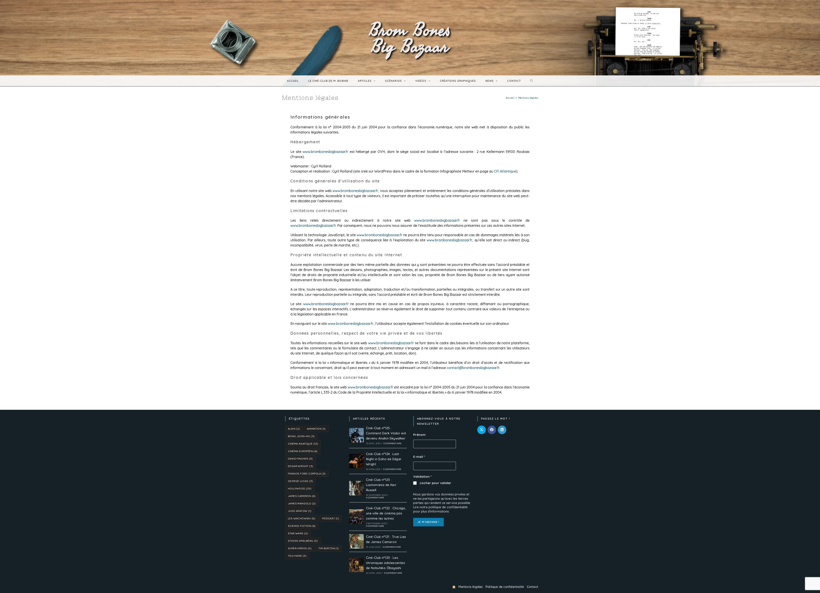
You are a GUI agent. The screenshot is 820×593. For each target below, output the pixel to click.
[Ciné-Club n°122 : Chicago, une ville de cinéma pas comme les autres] (356, 516)
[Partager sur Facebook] (492, 430)
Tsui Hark (297, 555)
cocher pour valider (435, 483)
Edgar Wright (300, 466)
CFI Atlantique (505, 171)
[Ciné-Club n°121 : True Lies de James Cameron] (356, 541)
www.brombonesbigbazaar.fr (325, 151)
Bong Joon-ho (301, 436)
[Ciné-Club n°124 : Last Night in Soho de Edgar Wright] (356, 461)
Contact (532, 587)
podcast (330, 518)
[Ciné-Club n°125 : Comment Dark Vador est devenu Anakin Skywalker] (356, 435)
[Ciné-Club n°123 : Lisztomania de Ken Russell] (356, 488)
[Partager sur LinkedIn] (502, 430)
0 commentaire (393, 443)
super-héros (300, 548)
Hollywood (300, 488)
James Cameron (302, 496)
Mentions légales (470, 587)
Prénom (419, 435)
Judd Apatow (299, 510)
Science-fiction (302, 525)
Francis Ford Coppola (307, 473)
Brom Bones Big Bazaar (410, 37)
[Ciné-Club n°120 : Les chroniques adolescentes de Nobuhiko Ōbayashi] (356, 565)
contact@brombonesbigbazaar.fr (473, 368)
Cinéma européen (303, 451)
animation (316, 428)
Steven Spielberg (303, 540)
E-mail (419, 457)
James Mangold (302, 503)
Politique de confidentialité (505, 587)
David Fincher (300, 458)
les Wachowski (301, 518)
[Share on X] (481, 430)
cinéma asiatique (303, 443)
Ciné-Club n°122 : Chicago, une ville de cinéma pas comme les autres (386, 513)
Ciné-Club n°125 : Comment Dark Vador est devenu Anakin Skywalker (386, 433)
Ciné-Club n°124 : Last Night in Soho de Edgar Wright (384, 459)
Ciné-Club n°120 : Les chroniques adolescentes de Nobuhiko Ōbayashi (385, 563)
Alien (294, 428)
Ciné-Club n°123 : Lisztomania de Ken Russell (381, 485)
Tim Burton (328, 548)
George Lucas (300, 481)
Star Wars (298, 533)
